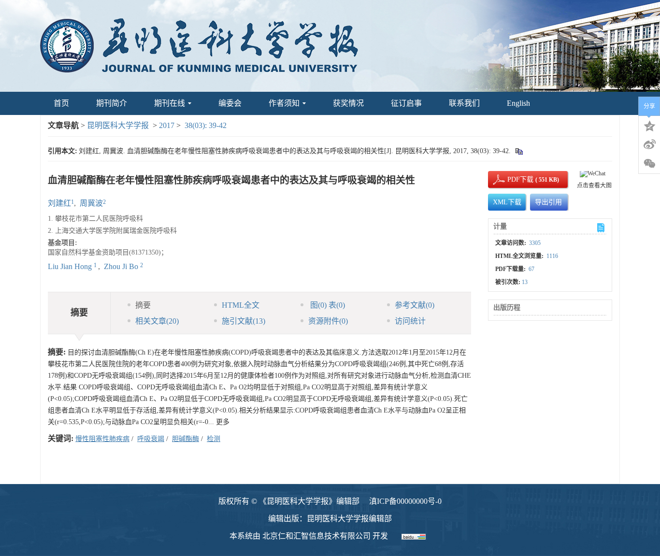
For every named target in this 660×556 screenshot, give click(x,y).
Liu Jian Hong (71, 266)
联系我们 (464, 103)
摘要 (143, 305)
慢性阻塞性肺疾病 (102, 438)
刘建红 (59, 203)
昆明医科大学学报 (118, 125)
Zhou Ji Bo (122, 266)
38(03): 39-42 (206, 125)
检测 (213, 438)
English (518, 103)
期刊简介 (111, 103)
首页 (61, 103)
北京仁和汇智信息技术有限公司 (316, 536)
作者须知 (284, 103)
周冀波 (91, 203)
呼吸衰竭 (150, 438)
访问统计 (410, 321)
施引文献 (243, 321)
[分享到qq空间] (649, 125)
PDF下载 (512, 179)
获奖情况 (348, 103)
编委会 (230, 103)
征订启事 (406, 103)
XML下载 (507, 202)
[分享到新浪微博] (649, 144)
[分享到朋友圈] (649, 164)
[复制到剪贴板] (519, 151)
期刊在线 (169, 103)
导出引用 (548, 202)
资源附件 (328, 321)
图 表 (326, 305)
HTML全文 (240, 305)
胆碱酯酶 (185, 438)
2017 (166, 125)
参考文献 (414, 305)
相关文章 (157, 321)
